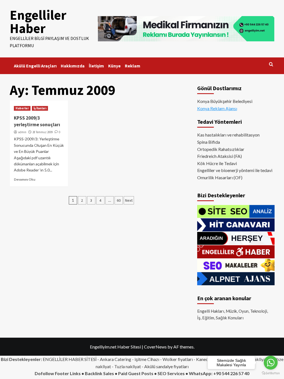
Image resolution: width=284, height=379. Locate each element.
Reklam (132, 66)
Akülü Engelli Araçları (35, 66)
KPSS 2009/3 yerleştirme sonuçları (37, 121)
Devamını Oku (24, 179)
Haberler (22, 108)
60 (119, 200)
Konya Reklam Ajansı (217, 108)
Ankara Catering (115, 359)
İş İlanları (40, 108)
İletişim (96, 66)
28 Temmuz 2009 (42, 132)
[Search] (271, 64)
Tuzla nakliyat (127, 366)
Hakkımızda (73, 66)
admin (22, 132)
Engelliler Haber (38, 22)
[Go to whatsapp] (271, 363)
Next (129, 200)
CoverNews (155, 346)
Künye (114, 66)
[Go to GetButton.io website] (271, 373)
